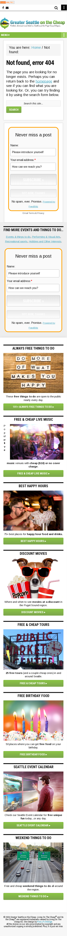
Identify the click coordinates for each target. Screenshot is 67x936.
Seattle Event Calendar (32, 825)
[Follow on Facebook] (3, 7)
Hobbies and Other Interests (45, 241)
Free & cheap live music (32, 473)
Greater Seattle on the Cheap (33, 23)
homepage (44, 81)
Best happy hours (32, 541)
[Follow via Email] (7, 7)
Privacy (40, 213)
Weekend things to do (32, 896)
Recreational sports (16, 241)
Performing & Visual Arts (46, 236)
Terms (32, 213)
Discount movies (32, 612)
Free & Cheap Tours (32, 683)
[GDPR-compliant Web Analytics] (7, 2)
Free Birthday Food (32, 754)
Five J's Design (44, 921)
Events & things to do (18, 236)
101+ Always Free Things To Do (32, 406)
